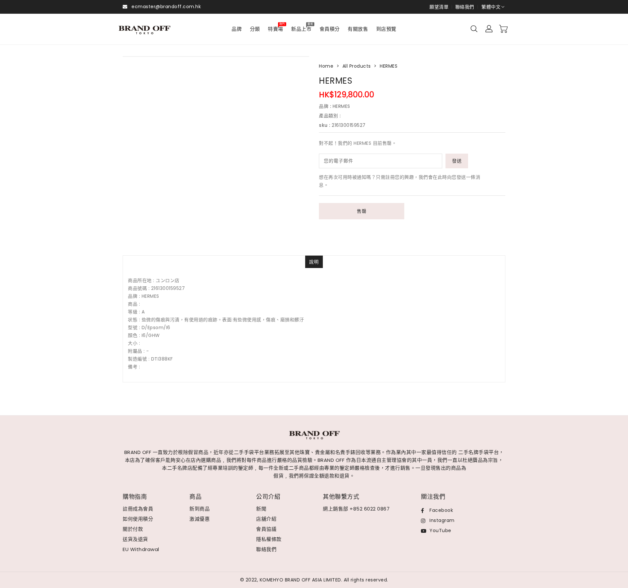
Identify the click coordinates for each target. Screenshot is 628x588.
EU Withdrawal (141, 549)
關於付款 (133, 529)
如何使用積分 (138, 518)
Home (326, 66)
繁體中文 (490, 7)
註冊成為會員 (138, 508)
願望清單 (438, 7)
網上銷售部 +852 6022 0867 (356, 508)
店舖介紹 (266, 518)
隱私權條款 (269, 539)
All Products (356, 66)
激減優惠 (199, 518)
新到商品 (199, 508)
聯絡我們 (464, 7)
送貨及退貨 (135, 539)
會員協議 (266, 529)
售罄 (361, 211)
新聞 (261, 508)
